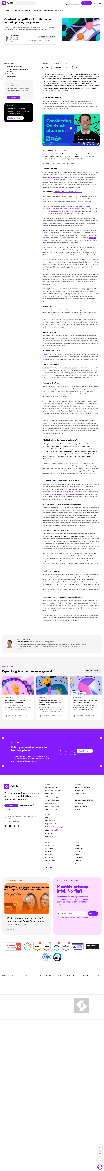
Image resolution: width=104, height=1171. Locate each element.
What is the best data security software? (17, 70)
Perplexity (57, 67)
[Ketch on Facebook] (19, 825)
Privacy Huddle (50, 830)
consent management (70, 368)
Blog (7, 10)
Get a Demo (86, 3)
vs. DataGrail (49, 854)
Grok (75, 67)
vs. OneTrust (49, 845)
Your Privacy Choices (90, 976)
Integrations (49, 833)
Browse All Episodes (14, 930)
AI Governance (50, 797)
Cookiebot (46, 368)
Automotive (79, 803)
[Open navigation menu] (100, 2)
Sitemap (100, 976)
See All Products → (52, 809)
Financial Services (81, 794)
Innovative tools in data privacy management (18, 75)
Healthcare (78, 797)
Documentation (50, 836)
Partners (78, 861)
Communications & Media (84, 800)
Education (78, 809)
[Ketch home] (8, 3)
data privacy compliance (62, 494)
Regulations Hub (51, 824)
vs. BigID (48, 851)
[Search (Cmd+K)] (94, 2)
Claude (67, 67)
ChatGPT (47, 67)
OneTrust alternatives (14, 66)
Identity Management (52, 806)
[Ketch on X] (14, 825)
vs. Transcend (50, 861)
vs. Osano (48, 867)
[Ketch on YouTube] (10, 825)
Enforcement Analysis (52, 827)
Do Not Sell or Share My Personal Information (68, 976)
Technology (79, 790)
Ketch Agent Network (52, 790)
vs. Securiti (49, 858)
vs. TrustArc (49, 848)
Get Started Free (73, 3)
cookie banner (66, 408)
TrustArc (45, 230)
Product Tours (50, 821)
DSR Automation (51, 803)
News (77, 854)
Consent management (22, 10)
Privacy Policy (30, 976)
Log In (8, 809)
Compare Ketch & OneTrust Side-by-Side (68, 192)
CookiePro (45, 354)
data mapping (79, 206)
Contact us (79, 864)
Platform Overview (51, 787)
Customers (79, 848)
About (77, 845)
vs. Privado (49, 864)
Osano (44, 310)
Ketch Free (49, 794)
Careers (77, 858)
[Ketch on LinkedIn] (5, 825)
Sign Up (91, 913)
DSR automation (57, 208)
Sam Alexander (15, 35)
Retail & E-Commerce (82, 787)
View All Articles (92, 671)
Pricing (77, 851)
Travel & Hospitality (81, 806)
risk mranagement (73, 208)
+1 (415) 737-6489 (13, 821)
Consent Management (52, 800)
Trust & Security (50, 976)
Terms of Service (40, 976)
